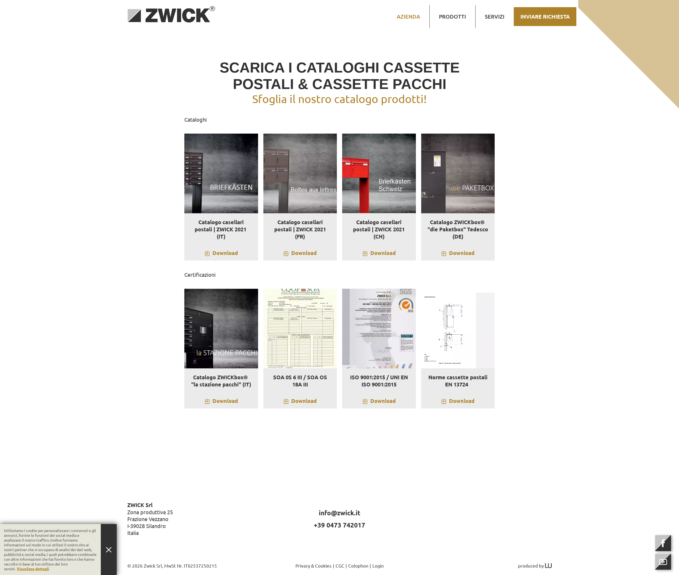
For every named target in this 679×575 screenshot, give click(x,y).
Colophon (358, 565)
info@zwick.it (339, 513)
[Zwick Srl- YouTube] (663, 562)
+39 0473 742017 (339, 525)
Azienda (408, 16)
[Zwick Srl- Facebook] (663, 543)
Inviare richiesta (545, 16)
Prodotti (452, 16)
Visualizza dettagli (33, 568)
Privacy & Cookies (313, 565)
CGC (340, 565)
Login (378, 565)
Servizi (494, 16)
